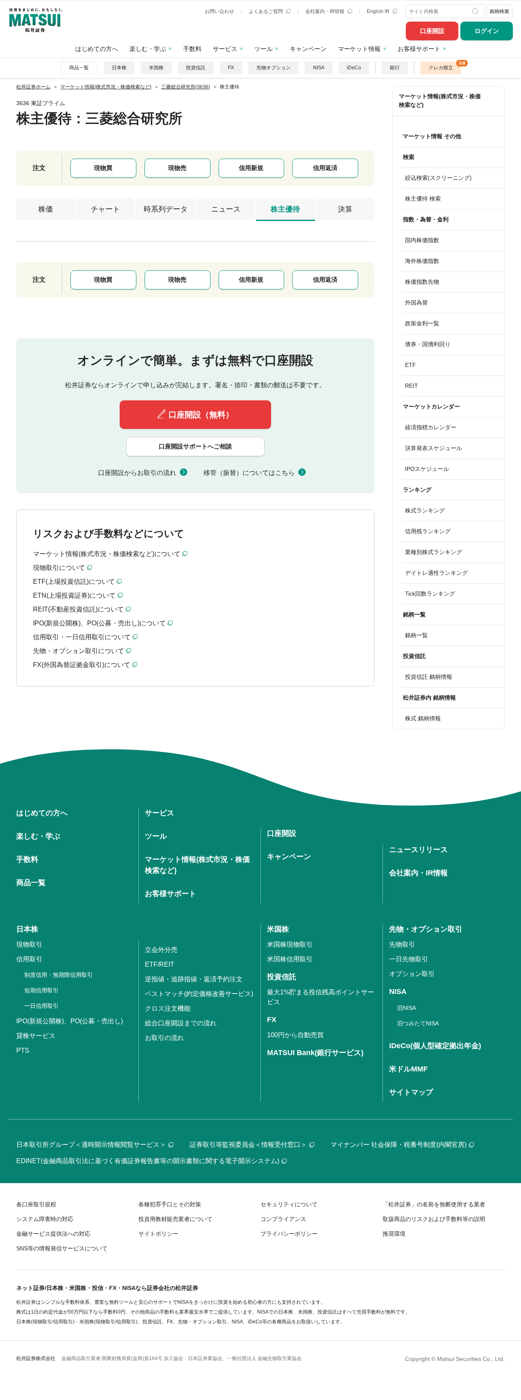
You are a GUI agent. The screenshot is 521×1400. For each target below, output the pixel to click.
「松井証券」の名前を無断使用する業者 (434, 1204)
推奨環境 (394, 1233)
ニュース (226, 209)
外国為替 (416, 302)
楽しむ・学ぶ (147, 48)
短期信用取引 (41, 990)
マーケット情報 (359, 48)
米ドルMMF (408, 1069)
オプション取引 (412, 973)
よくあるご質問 (266, 11)
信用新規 (251, 167)
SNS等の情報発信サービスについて (61, 1248)
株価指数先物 (422, 281)
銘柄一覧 (416, 635)
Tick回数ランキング (430, 593)
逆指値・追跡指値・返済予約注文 (194, 979)
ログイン (487, 30)
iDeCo (354, 68)
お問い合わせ (219, 11)
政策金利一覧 (422, 323)
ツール (263, 48)
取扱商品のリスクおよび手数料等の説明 (434, 1219)
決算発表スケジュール (433, 448)
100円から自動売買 (295, 1034)
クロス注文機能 (167, 1008)
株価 (45, 209)
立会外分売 (161, 949)
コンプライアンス (283, 1219)
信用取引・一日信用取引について (82, 637)
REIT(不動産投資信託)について (78, 609)
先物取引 (402, 944)
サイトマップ (411, 1092)
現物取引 (29, 944)
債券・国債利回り (428, 344)
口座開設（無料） (201, 414)
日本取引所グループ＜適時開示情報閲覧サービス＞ (91, 1144)
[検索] (476, 11)
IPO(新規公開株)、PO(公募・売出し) (69, 1021)
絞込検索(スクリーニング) (438, 177)
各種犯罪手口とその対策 (169, 1204)
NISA (318, 68)
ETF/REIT (159, 964)
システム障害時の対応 (44, 1219)
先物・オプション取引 (425, 929)
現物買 (103, 167)
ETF (410, 365)
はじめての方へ (96, 48)
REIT (411, 385)
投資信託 (196, 68)
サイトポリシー (158, 1233)
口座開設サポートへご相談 (195, 446)
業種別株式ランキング (433, 552)
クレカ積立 (441, 68)
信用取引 (29, 959)
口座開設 (432, 30)
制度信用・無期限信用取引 (58, 975)
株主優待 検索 (423, 198)
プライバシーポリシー (288, 1233)
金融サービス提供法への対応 (53, 1233)
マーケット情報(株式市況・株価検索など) (440, 100)
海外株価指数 (422, 261)
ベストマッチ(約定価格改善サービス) (199, 993)
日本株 (119, 68)
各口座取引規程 (36, 1204)
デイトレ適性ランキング (436, 573)
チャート (105, 209)
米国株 (156, 68)
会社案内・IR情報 (325, 11)
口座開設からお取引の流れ (137, 472)
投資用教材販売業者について (175, 1219)
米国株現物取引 (290, 944)
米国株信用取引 (290, 959)
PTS (22, 1050)
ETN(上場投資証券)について (74, 595)
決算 (345, 209)
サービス (225, 48)
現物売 (177, 167)
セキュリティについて (288, 1204)
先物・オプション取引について (78, 650)
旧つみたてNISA (418, 1023)
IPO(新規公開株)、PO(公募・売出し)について (99, 623)
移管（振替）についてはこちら (249, 472)
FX (231, 68)
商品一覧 (79, 68)
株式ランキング (425, 510)
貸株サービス (35, 1035)
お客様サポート (419, 48)
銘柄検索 (499, 11)
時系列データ (166, 209)
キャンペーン (308, 48)
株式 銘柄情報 (423, 718)
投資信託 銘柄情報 (428, 677)
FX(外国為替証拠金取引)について (81, 664)
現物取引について (59, 567)
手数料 (192, 48)
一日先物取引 (408, 959)
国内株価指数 (422, 240)
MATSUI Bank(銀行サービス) (315, 1053)
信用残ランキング (428, 531)
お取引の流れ (164, 1037)
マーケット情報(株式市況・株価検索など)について (106, 553)
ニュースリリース (418, 850)
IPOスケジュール (427, 469)
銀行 (395, 68)
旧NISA (406, 1008)
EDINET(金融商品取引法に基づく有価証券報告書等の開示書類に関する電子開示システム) (147, 1160)
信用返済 (325, 167)
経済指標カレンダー (430, 427)
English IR (379, 11)
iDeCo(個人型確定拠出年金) (435, 1046)
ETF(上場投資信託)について (74, 581)
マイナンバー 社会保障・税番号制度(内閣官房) (398, 1144)
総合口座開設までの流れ (181, 1023)
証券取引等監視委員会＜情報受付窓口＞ (248, 1144)
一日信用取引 (41, 1006)
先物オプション (273, 68)
